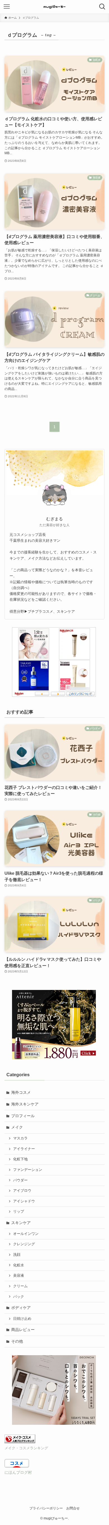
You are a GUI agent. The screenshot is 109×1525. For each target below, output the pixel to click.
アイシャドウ (24, 1201)
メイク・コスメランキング (26, 1448)
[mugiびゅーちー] (54, 6)
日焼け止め (22, 1319)
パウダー (20, 1180)
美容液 (18, 1276)
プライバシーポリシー (46, 1508)
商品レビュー (23, 1329)
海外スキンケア (25, 1104)
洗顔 (16, 1255)
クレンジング (24, 1244)
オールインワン (26, 1234)
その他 (17, 1341)
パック (18, 1297)
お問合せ (73, 1508)
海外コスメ (21, 1092)
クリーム (20, 1286)
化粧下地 (20, 1159)
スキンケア (21, 1222)
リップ (18, 1211)
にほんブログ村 (18, 1472)
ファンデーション (27, 1170)
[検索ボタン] (102, 6)
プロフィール (23, 1116)
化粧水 (18, 1265)
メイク (17, 1127)
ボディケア (21, 1307)
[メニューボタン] (6, 6)
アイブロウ (22, 1191)
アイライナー (24, 1149)
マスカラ (20, 1138)
